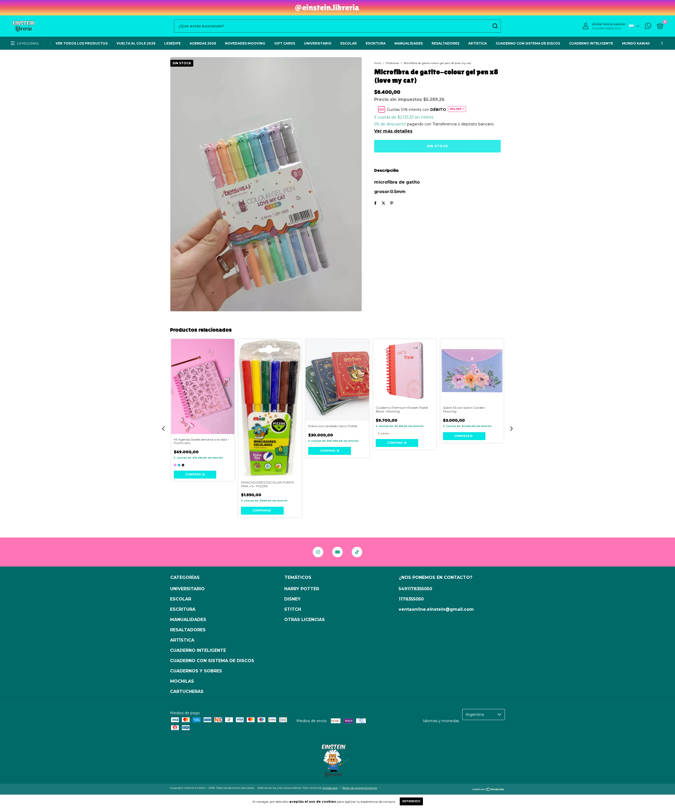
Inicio (377, 63)
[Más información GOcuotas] (457, 109)
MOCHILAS (182, 681)
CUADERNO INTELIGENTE (591, 43)
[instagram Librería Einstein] (318, 552)
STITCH (292, 609)
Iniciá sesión (614, 24)
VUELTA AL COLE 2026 (136, 43)
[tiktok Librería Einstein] (357, 552)
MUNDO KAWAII (636, 43)
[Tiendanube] (488, 789)
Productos (392, 63)
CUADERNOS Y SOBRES (196, 670)
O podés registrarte (606, 28)
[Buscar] (494, 26)
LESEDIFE (172, 43)
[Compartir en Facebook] (375, 203)
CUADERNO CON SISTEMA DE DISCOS (528, 43)
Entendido (411, 801)
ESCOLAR (348, 43)
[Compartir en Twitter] (383, 203)
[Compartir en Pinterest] (391, 203)
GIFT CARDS (284, 43)
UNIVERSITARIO (317, 43)
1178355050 (411, 599)
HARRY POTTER (301, 588)
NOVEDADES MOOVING (245, 43)
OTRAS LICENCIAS (304, 619)
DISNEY (292, 599)
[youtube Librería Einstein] (337, 552)
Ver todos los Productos (82, 43)
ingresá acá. (330, 788)
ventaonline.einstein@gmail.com (436, 609)
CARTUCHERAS (187, 691)
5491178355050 (415, 588)
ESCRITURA (375, 43)
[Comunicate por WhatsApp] (648, 27)
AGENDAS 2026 (203, 43)
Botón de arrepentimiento (359, 788)
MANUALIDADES (408, 43)
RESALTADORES (445, 43)
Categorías (27, 43)
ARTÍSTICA (477, 43)
